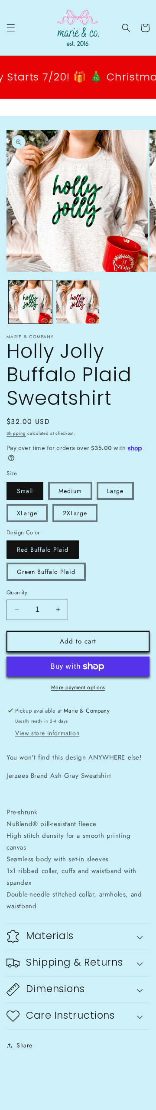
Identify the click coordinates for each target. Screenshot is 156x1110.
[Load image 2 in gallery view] (78, 302)
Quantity (16, 592)
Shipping (16, 433)
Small (25, 491)
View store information (47, 733)
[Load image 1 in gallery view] (30, 302)
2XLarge (75, 513)
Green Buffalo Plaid (46, 571)
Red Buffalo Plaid (42, 549)
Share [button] (24, 1045)
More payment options (78, 687)
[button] (10, 27)
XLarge (27, 513)
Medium (70, 491)
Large (115, 491)
